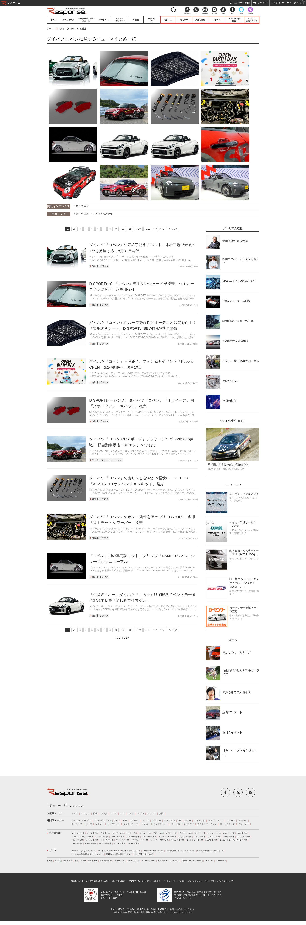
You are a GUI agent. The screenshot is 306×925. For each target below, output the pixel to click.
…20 (147, 228)
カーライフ (104, 20)
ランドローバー (160, 824)
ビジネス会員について (251, 19)
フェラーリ (77, 824)
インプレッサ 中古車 (139, 840)
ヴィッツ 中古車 (91, 840)
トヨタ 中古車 (92, 833)
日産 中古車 (105, 833)
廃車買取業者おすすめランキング (210, 851)
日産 (95, 813)
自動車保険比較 (106, 861)
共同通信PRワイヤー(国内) (168, 861)
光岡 (161, 813)
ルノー (188, 820)
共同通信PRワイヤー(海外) (192, 861)
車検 (76, 861)
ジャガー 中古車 (133, 837)
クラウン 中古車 (243, 837)
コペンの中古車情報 (102, 213)
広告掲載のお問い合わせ (99, 881)
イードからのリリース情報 (174, 881)
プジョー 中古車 (117, 837)
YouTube (214, 13)
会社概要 (156, 881)
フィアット (199, 820)
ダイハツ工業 (82, 206)
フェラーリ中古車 (149, 837)
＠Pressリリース (149, 861)
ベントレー (243, 824)
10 (122, 228)
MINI (125, 820)
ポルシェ (242, 820)
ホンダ (104, 813)
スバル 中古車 (145, 833)
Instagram (205, 13)
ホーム (53, 20)
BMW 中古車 (242, 833)
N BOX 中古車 (91, 843)
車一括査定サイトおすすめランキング (180, 851)
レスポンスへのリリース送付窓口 (200, 881)
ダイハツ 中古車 (185, 833)
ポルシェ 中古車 (214, 833)
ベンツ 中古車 (199, 833)
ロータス (176, 824)
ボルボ (146, 820)
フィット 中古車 (214, 837)
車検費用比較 (120, 861)
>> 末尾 (173, 228)
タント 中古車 (119, 843)
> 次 (162, 228)
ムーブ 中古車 (77, 843)
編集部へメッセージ (79, 881)
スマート (230, 820)
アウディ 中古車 (102, 837)
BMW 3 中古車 (211, 840)
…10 (138, 228)
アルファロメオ (215, 820)
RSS (232, 13)
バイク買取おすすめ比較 (143, 854)
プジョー (156, 820)
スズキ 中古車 (170, 833)
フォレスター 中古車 (194, 840)
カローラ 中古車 (107, 840)
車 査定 (58, 861)
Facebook (187, 13)
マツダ (113, 813)
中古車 (83, 861)
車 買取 (50, 861)
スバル (131, 813)
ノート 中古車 (228, 837)
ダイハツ (151, 813)
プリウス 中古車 (185, 837)
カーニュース (68, 20)
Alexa (241, 13)
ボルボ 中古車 (228, 833)
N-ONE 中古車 (133, 843)
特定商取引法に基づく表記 (140, 881)
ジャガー (145, 824)
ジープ (89, 824)
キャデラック (113, 824)
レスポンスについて (225, 881)
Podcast (250, 13)
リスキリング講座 (234, 19)
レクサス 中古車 (78, 833)
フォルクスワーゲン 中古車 (82, 837)
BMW (117, 820)
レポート (216, 20)
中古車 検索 (93, 861)
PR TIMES (209, 861)
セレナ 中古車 (77, 840)
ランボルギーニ (130, 824)
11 (130, 228)
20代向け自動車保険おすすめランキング (88, 854)
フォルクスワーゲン (81, 820)
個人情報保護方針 (119, 881)
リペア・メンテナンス (120, 19)
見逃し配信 (200, 20)
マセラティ (188, 824)
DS (179, 820)
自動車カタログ (134, 861)
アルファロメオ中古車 (167, 837)
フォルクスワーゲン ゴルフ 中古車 (233, 840)
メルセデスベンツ (102, 820)
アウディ (135, 820)
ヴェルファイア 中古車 (159, 840)
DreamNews (221, 861)
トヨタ (75, 813)
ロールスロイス (227, 824)
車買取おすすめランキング (153, 851)
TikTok (223, 13)
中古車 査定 (67, 861)
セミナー (184, 20)
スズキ (141, 813)
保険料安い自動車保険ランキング (119, 854)
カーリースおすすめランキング (84, 851)
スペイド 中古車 (177, 840)
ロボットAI (152, 19)
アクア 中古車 (199, 837)
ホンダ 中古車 (118, 833)
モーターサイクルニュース (86, 19)
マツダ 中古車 (131, 833)
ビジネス (168, 20)
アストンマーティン (207, 824)
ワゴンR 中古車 (105, 843)
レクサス (85, 813)
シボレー (99, 824)
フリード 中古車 (122, 840)
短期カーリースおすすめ (131, 851)
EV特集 (136, 20)
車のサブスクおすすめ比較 (108, 851)
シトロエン (169, 820)
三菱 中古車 (158, 833)
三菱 (122, 813)
